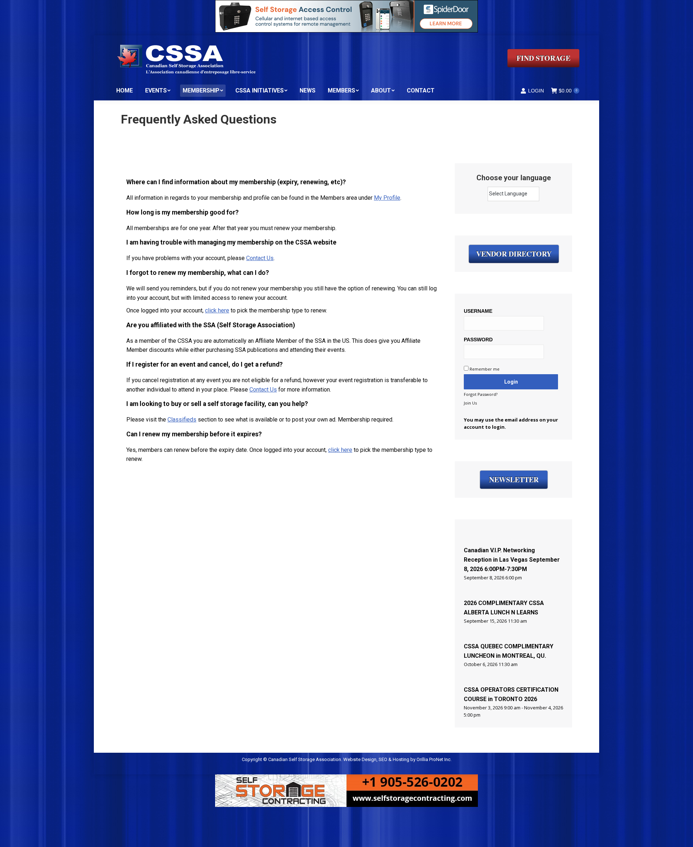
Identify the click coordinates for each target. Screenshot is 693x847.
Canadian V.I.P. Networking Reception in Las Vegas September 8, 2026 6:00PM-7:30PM (512, 559)
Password (478, 339)
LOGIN (536, 91)
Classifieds (181, 419)
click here (217, 310)
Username (478, 311)
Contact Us (260, 258)
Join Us (470, 403)
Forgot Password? (480, 394)
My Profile (387, 197)
